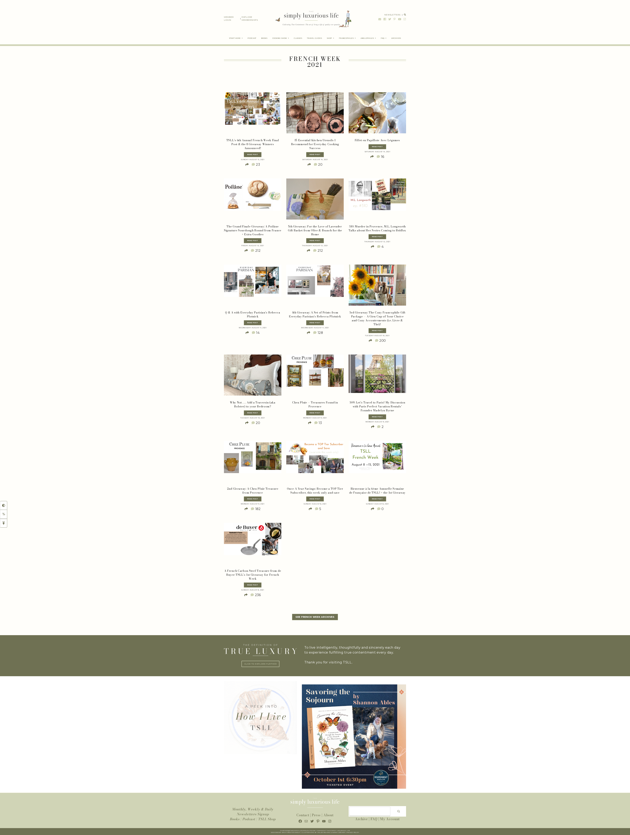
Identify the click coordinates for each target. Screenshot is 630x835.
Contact (302, 815)
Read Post (252, 154)
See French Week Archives (315, 616)
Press (316, 815)
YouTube (399, 19)
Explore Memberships (250, 18)
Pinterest (395, 19)
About (328, 815)
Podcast (248, 819)
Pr (347, 832)
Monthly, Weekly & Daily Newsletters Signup (252, 812)
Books (235, 819)
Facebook (385, 19)
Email (380, 19)
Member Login (229, 18)
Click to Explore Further (260, 664)
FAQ (374, 819)
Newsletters (392, 14)
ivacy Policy (354, 832)
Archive (361, 819)
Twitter (390, 19)
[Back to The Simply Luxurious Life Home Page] (311, 18)
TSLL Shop (267, 819)
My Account (390, 819)
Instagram (404, 19)
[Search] (398, 811)
